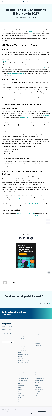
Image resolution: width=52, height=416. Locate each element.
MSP (19, 368)
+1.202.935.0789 (8, 326)
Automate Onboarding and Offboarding (42, 329)
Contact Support (38, 387)
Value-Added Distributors (23, 378)
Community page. (34, 215)
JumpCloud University (22, 399)
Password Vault (21, 344)
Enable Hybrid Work (39, 334)
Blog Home (4, 25)
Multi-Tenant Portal (21, 370)
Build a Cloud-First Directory (40, 331)
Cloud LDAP (20, 329)
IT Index (19, 393)
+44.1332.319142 (7, 329)
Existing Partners (21, 372)
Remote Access (21, 348)
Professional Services (39, 389)
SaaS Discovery (21, 352)
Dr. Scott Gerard (21, 213)
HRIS (19, 340)
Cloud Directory (21, 327)
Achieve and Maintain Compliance (41, 325)
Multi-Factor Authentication (23, 342)
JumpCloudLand (21, 401)
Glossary (36, 393)
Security (48, 222)
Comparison (37, 349)
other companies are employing (16, 73)
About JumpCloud (38, 368)
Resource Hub (21, 385)
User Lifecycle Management (23, 362)
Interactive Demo (21, 395)
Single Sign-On (21, 356)
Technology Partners (22, 376)
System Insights (21, 358)
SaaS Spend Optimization (23, 354)
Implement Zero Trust (39, 338)
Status (36, 395)
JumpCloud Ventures (39, 380)
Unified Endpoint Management (23, 360)
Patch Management (21, 346)
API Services (20, 325)
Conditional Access (21, 334)
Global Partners (21, 374)
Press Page (37, 376)
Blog (19, 391)
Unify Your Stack (38, 345)
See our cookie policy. (42, 411)
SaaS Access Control (22, 350)
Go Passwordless (38, 336)
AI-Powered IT (37, 327)
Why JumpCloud (38, 347)
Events (19, 387)
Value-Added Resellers (22, 380)
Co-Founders (37, 372)
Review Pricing (8, 342)
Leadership (37, 370)
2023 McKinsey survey (34, 31)
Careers (36, 374)
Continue (31, 413)
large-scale (35, 67)
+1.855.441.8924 (7, 328)
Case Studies (20, 397)
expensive (43, 67)
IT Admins (48, 219)
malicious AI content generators (24, 199)
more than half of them (25, 117)
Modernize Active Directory (40, 340)
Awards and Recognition (39, 378)
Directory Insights (21, 338)
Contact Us (37, 382)
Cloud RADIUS (21, 331)
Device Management (22, 336)
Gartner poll (46, 115)
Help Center (37, 391)
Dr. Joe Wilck (31, 213)
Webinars (20, 389)
